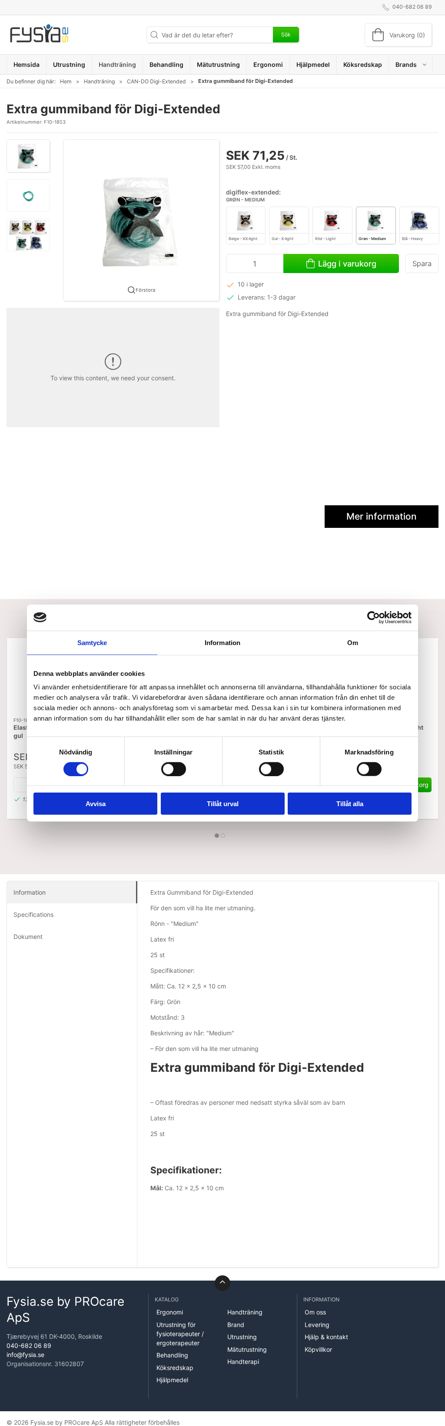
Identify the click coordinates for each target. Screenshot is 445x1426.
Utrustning (242, 1336)
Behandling (172, 1355)
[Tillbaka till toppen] (222, 1283)
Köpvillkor (318, 1349)
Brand (235, 1324)
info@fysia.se (25, 1354)
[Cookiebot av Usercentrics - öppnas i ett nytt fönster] (373, 617)
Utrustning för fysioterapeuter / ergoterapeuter (180, 1334)
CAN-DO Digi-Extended (156, 81)
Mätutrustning (247, 1349)
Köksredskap (174, 1367)
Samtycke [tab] (92, 642)
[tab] (217, 835)
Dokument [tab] (28, 936)
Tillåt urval (223, 803)
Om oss (315, 1312)
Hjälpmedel (172, 1379)
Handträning (99, 81)
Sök (286, 34)
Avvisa (96, 803)
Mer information (381, 516)
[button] (411, 64)
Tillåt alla (349, 803)
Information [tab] (222, 642)
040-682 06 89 (29, 1345)
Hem (66, 81)
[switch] (173, 769)
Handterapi (243, 1361)
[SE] (39, 34)
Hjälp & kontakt (326, 1336)
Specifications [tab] (33, 914)
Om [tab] (352, 642)
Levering (317, 1324)
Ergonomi (169, 1312)
